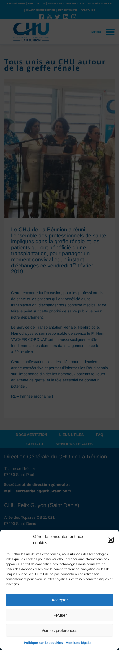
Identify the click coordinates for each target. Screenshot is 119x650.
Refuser (59, 615)
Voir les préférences (59, 630)
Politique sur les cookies (43, 643)
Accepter (59, 599)
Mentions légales (79, 643)
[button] (110, 540)
